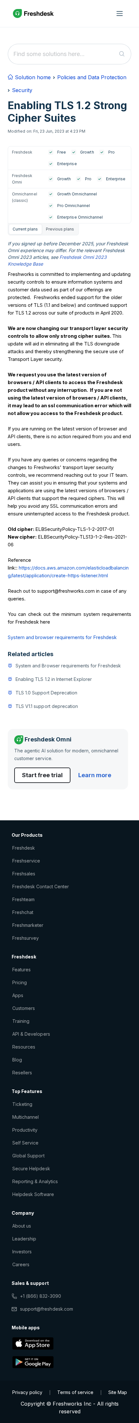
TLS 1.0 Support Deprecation (46, 692)
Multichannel (25, 1117)
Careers (20, 1264)
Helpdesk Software (33, 1194)
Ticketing (22, 1104)
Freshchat (22, 912)
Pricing (19, 982)
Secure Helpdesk (31, 1168)
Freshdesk (23, 848)
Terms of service (75, 1392)
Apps (17, 995)
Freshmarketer (28, 925)
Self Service (25, 1142)
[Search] (122, 54)
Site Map (117, 1392)
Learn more (94, 775)
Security (22, 90)
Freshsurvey (25, 938)
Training (20, 1021)
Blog (17, 1059)
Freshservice (26, 860)
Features (21, 969)
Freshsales (23, 873)
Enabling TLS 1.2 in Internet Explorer (54, 679)
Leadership (24, 1238)
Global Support (28, 1155)
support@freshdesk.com (46, 1309)
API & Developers (31, 1034)
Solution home (32, 77)
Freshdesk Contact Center (40, 886)
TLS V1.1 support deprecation (47, 706)
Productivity (24, 1130)
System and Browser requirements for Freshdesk (68, 665)
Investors (22, 1251)
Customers (23, 1008)
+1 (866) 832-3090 (40, 1296)
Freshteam (23, 899)
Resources (23, 1047)
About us (21, 1226)
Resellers (22, 1072)
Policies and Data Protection (91, 77)
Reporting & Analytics (35, 1181)
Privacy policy (27, 1392)
